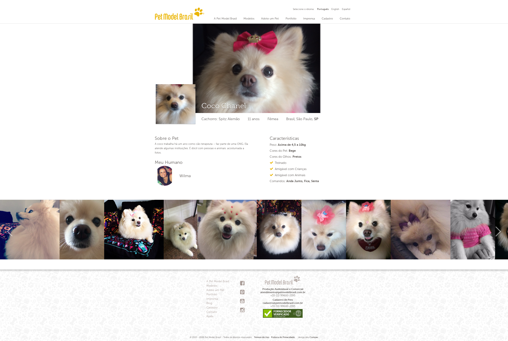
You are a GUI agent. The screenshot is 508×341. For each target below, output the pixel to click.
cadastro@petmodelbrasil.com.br (283, 302)
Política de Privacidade (283, 337)
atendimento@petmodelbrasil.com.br (282, 292)
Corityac (314, 337)
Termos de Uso (261, 337)
